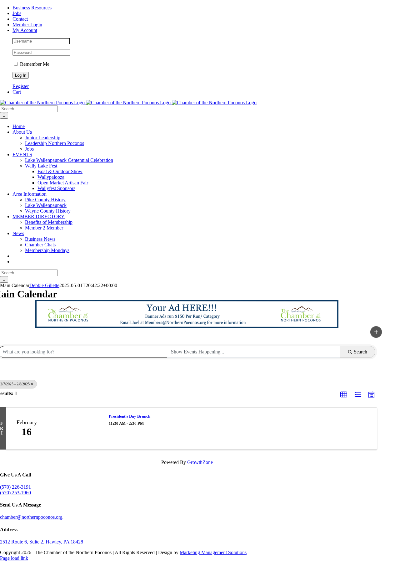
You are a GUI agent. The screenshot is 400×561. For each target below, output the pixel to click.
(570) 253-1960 (15, 492)
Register (20, 86)
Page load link (14, 558)
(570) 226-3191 (15, 487)
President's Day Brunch (129, 416)
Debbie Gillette (44, 285)
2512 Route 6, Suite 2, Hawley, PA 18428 (41, 541)
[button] (376, 331)
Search (360, 351)
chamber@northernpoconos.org (31, 517)
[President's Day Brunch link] (74, 429)
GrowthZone (200, 462)
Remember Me (34, 64)
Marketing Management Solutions (213, 552)
